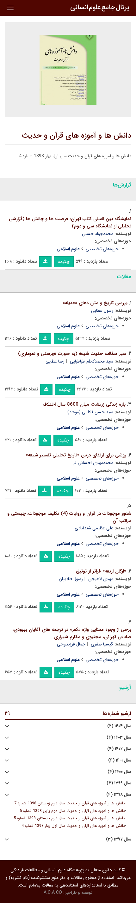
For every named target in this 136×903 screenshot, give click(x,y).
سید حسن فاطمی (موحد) (90, 412)
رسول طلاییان (71, 578)
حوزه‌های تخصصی (102, 248)
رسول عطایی (102, 310)
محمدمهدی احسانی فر (93, 462)
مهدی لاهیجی (100, 578)
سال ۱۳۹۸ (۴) (118, 794)
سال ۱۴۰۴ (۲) (119, 726)
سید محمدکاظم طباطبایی (91, 361)
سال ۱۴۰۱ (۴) (119, 760)
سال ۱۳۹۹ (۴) (119, 783)
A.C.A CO (53, 892)
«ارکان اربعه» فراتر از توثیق (101, 571)
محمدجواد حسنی (97, 233)
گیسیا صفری (102, 644)
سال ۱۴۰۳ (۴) (119, 737)
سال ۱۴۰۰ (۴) (119, 772)
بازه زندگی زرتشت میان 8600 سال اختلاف (84, 404)
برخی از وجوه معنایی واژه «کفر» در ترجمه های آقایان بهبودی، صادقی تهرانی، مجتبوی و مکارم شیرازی (71, 633)
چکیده (64, 261)
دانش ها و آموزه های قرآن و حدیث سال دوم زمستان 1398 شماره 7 (69, 803)
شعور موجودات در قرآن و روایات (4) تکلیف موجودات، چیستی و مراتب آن (69, 517)
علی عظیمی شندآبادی (94, 528)
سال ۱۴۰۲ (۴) (119, 749)
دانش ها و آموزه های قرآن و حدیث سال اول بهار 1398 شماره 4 (73, 826)
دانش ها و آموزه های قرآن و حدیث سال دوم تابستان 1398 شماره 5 (69, 818)
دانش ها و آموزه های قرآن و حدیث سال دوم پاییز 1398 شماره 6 (72, 811)
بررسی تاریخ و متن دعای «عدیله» (95, 303)
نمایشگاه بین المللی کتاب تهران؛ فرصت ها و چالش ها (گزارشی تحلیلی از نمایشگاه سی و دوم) (70, 222)
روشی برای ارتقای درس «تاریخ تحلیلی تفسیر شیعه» (76, 455)
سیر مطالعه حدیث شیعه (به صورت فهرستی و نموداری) (72, 353)
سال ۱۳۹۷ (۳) (118, 839)
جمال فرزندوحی (71, 644)
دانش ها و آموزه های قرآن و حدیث (76, 136)
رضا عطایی (55, 361)
